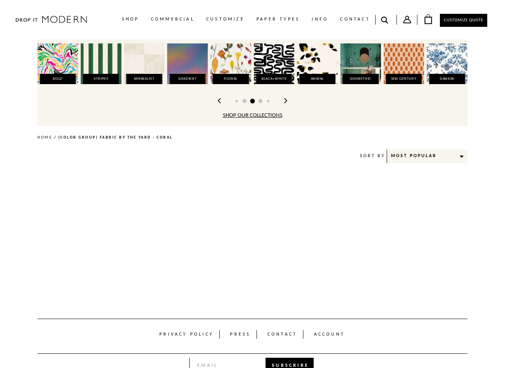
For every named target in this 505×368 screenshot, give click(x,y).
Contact (355, 19)
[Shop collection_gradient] (187, 63)
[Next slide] (285, 100)
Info (320, 19)
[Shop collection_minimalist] (144, 63)
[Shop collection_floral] (231, 63)
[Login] (407, 21)
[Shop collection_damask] (447, 63)
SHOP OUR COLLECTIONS (252, 115)
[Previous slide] (219, 100)
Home (44, 137)
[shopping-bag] (428, 19)
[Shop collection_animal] (317, 63)
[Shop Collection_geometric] (360, 63)
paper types (278, 19)
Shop (130, 19)
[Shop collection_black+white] (274, 63)
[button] (237, 101)
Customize (225, 19)
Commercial (173, 19)
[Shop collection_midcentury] (403, 63)
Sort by (372, 156)
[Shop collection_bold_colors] (57, 63)
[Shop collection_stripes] (101, 63)
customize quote (463, 20)
